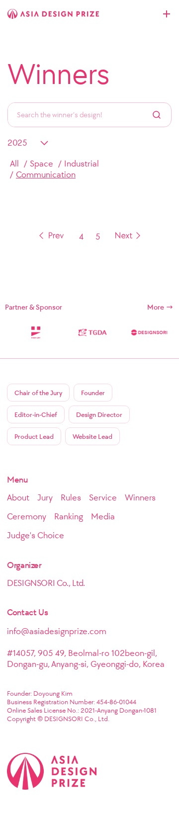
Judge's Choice (35, 535)
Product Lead (34, 436)
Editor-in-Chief (35, 414)
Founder (93, 393)
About (18, 497)
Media (103, 516)
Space (41, 163)
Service (103, 497)
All (14, 163)
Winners (58, 74)
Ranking (68, 516)
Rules (71, 497)
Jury (45, 497)
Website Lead (92, 436)
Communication (46, 174)
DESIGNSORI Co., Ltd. (46, 582)
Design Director (99, 414)
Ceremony (26, 516)
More (155, 307)
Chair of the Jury (38, 393)
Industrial (81, 163)
